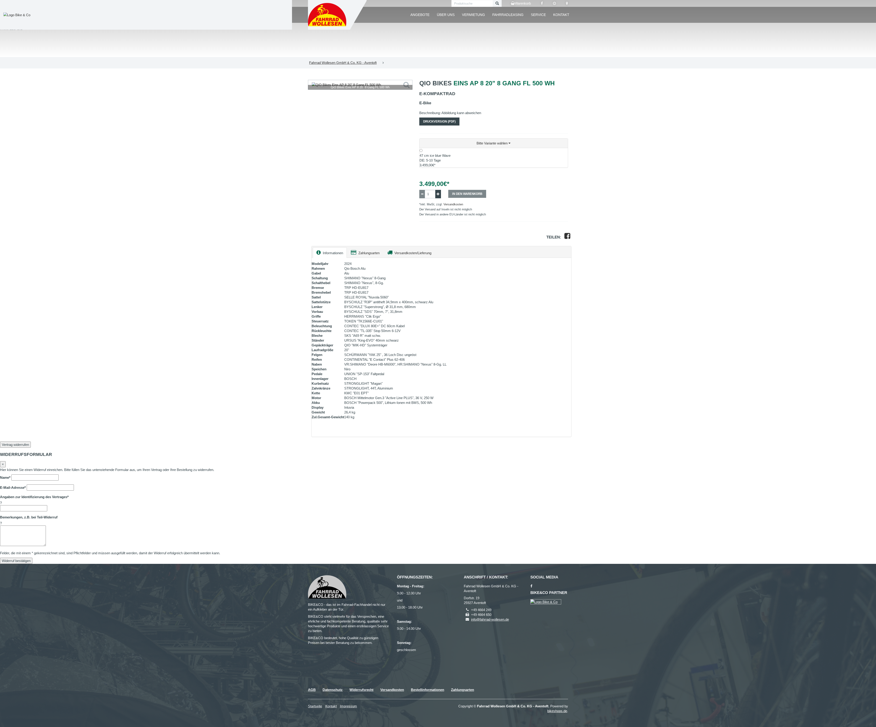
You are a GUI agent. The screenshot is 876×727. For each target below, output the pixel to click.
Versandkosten (453, 204)
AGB (312, 690)
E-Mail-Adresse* (13, 487)
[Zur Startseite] (327, 15)
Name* (5, 477)
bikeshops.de (557, 711)
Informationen (332, 253)
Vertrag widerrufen (15, 445)
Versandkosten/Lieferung (412, 253)
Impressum (348, 706)
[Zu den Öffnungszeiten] (554, 3)
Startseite (315, 706)
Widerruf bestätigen (16, 561)
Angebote (420, 15)
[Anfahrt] (567, 3)
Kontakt (561, 15)
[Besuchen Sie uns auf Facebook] (542, 3)
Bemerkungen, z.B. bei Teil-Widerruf (28, 517)
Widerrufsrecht (361, 690)
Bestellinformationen (427, 690)
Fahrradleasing (508, 15)
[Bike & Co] (545, 601)
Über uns (446, 15)
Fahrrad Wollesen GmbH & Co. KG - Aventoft (343, 63)
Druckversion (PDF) (439, 121)
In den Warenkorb (467, 194)
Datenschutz (333, 690)
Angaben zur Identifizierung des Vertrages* (34, 497)
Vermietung (473, 15)
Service (538, 15)
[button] (494, 143)
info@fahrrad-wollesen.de (490, 619)
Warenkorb (523, 3)
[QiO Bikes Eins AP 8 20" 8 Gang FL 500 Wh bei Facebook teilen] (567, 237)
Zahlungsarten (368, 253)
